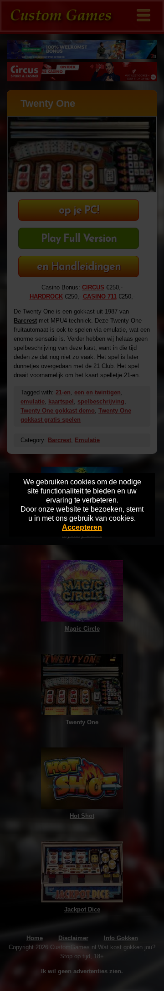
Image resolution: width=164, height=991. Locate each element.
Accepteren (82, 527)
